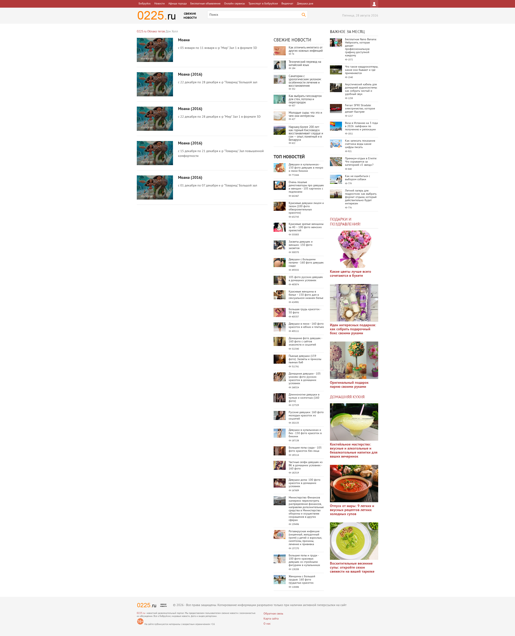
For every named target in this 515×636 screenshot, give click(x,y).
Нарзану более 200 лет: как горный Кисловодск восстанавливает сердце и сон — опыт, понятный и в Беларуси (306, 133)
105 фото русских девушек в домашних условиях (306, 279)
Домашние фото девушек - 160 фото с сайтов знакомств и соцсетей (305, 342)
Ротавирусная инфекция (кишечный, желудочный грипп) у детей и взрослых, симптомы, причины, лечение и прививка (305, 538)
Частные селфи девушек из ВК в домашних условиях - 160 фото (305, 465)
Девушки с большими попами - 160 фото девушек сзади (306, 263)
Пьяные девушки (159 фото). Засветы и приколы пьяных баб (305, 359)
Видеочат (287, 3)
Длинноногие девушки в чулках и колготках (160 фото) (304, 398)
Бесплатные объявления (205, 3)
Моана (184, 40)
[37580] (354, 483)
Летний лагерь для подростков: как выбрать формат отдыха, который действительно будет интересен (361, 197)
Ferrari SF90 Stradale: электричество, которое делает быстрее (360, 109)
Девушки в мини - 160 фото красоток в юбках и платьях (306, 325)
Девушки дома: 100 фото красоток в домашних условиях (304, 483)
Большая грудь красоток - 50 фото (305, 311)
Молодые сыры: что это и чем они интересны (305, 114)
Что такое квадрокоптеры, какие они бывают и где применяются (361, 70)
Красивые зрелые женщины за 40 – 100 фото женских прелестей (306, 227)
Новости (159, 3)
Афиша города (177, 3)
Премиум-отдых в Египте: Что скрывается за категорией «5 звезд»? (361, 162)
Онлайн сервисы (234, 3)
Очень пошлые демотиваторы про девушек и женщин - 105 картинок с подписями (306, 187)
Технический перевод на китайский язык (305, 63)
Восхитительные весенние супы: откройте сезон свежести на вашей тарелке (352, 567)
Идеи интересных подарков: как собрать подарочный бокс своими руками (353, 329)
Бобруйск (145, 3)
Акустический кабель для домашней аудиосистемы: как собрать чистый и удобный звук (361, 89)
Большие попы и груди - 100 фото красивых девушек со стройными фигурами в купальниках (304, 560)
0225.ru (141, 613)
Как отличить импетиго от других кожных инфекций (306, 49)
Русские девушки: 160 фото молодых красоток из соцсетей (306, 416)
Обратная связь (273, 613)
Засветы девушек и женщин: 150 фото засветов (301, 245)
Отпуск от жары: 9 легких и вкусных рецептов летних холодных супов (352, 510)
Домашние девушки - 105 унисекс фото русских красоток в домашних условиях (305, 378)
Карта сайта (271, 619)
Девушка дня (305, 3)
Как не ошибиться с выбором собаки (357, 178)
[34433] (354, 360)
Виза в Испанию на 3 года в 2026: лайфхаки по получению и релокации (361, 126)
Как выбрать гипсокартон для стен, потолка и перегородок (305, 99)
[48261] (354, 302)
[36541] (354, 541)
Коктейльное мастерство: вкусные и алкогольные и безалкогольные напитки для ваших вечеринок (353, 450)
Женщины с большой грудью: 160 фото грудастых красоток (302, 580)
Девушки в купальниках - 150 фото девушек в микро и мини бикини (306, 168)
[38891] (354, 422)
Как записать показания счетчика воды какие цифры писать (360, 144)
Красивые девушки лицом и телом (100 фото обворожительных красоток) (306, 208)
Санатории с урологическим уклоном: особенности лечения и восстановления (305, 81)
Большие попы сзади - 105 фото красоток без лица (305, 449)
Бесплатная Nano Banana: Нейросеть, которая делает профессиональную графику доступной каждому (361, 47)
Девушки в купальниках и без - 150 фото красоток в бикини (305, 433)
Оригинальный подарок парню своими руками (349, 385)
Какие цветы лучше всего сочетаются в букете (350, 274)
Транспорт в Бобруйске (263, 3)
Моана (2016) (190, 74)
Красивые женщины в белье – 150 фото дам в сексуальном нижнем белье (306, 295)
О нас (267, 624)
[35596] (354, 249)
